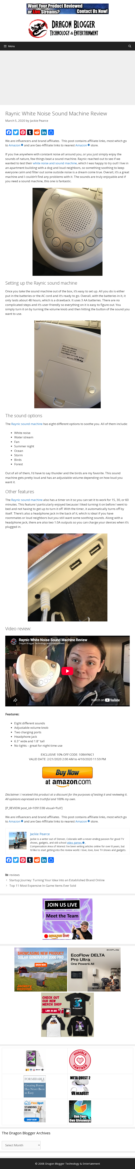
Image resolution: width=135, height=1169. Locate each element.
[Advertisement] (67, 76)
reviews (14, 875)
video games (74, 842)
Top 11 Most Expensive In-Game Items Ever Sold (42, 886)
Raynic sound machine (27, 424)
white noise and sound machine (55, 163)
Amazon (14, 145)
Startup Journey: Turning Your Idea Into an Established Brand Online (57, 880)
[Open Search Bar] (130, 46)
